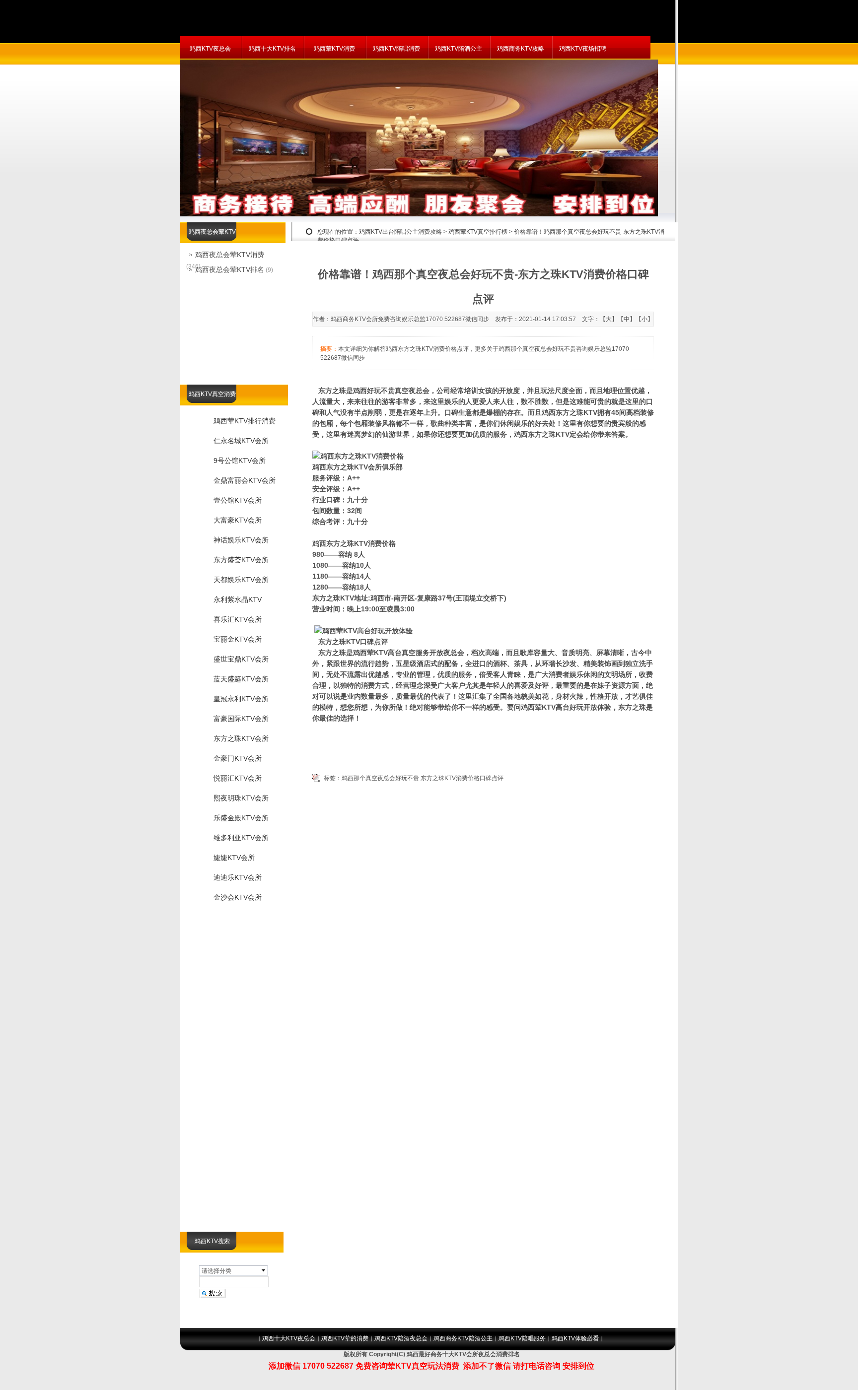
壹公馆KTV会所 (238, 500)
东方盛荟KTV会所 (241, 560)
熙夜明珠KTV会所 (241, 798)
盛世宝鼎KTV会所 (241, 659)
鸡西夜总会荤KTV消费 (229, 255)
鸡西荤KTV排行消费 (245, 421)
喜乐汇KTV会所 (238, 619)
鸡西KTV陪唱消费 (396, 48)
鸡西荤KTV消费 (334, 48)
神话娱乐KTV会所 (241, 540)
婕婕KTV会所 (234, 857)
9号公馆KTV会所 (240, 460)
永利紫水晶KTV (238, 599)
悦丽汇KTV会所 (238, 778)
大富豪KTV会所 (238, 520)
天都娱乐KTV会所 (241, 580)
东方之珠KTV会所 (241, 738)
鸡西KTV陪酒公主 (458, 48)
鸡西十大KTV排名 (272, 48)
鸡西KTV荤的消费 (344, 1338)
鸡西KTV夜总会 (210, 48)
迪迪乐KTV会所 (238, 877)
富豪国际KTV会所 (241, 719)
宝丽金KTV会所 (238, 639)
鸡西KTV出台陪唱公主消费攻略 (400, 231)
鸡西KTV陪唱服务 (522, 1338)
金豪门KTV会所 (238, 758)
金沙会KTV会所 (238, 897)
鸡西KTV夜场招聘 (582, 48)
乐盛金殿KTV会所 (241, 818)
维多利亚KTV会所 (241, 838)
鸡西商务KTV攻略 (520, 48)
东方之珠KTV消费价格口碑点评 (462, 778)
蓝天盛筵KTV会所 (241, 679)
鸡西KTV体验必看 (575, 1338)
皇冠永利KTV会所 (241, 699)
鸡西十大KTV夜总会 (288, 1338)
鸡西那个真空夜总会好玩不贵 (380, 778)
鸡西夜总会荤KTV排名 (229, 269)
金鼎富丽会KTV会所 (245, 480)
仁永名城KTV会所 (241, 441)
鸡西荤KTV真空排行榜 (477, 231)
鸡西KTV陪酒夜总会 (401, 1338)
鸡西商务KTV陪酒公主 (463, 1338)
